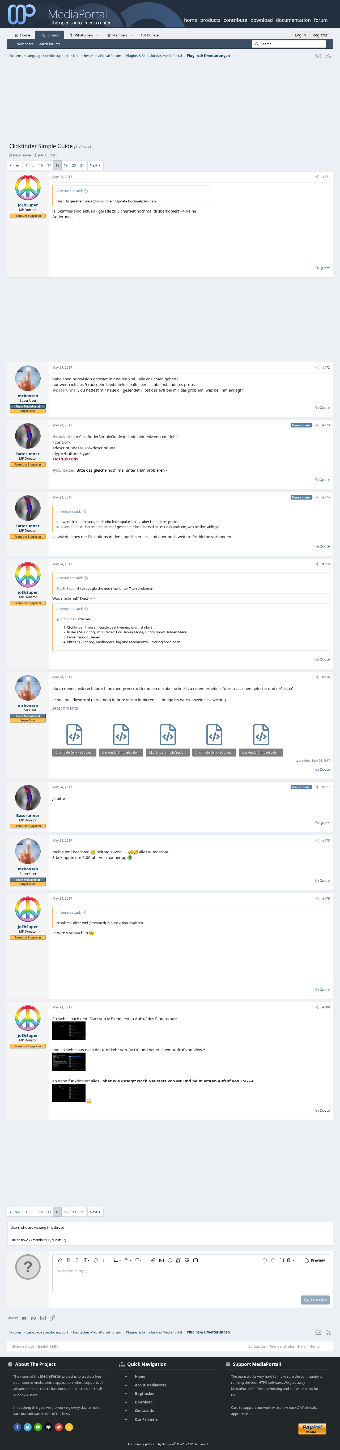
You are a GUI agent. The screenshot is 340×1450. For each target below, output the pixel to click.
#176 (326, 677)
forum (321, 19)
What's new (84, 35)
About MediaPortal (151, 1385)
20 (74, 165)
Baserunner (22, 155)
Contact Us (144, 1410)
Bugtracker (145, 1393)
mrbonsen (28, 395)
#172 (326, 367)
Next (93, 165)
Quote (325, 267)
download (261, 19)
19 (65, 165)
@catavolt (101, 201)
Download (143, 1402)
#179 (326, 898)
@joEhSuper (63, 470)
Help (301, 1346)
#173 (326, 425)
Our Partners (146, 1419)
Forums (52, 35)
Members (120, 35)
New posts (24, 43)
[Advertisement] (168, 102)
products (210, 19)
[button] (97, 35)
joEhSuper (28, 204)
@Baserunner (64, 390)
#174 (326, 497)
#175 (326, 564)
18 (57, 165)
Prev (16, 165)
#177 (326, 787)
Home (25, 35)
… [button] (33, 165)
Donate (153, 35)
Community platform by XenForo (170, 1444)
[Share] (317, 177)
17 (49, 165)
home (190, 19)
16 (41, 165)
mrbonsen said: (68, 511)
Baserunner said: (69, 190)
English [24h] (48, 1346)
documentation (293, 19)
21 (82, 165)
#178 (326, 840)
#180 (326, 1007)
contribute (235, 19)
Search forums (48, 43)
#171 (326, 177)
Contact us (256, 1346)
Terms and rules (281, 1346)
